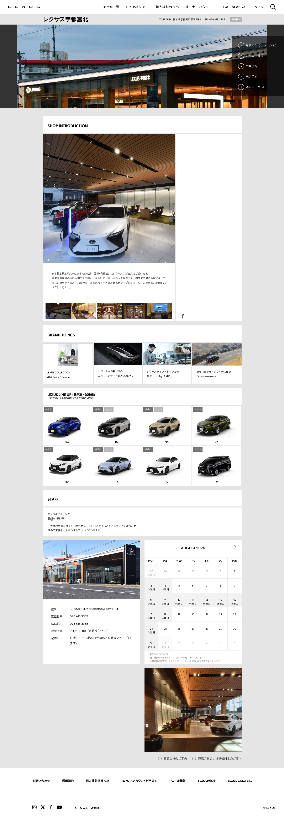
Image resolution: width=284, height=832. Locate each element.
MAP (236, 19)
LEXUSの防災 (207, 780)
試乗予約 (251, 66)
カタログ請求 (254, 55)
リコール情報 (177, 780)
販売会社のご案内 (175, 758)
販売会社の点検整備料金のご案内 (220, 758)
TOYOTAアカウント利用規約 (139, 780)
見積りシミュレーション (262, 45)
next (235, 547)
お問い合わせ (41, 780)
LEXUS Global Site (240, 780)
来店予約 (251, 76)
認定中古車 (253, 87)
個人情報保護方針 (97, 780)
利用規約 (68, 780)
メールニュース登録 (86, 808)
